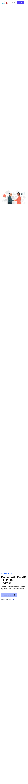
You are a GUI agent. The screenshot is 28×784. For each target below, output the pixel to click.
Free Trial (20, 2)
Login (13, 2)
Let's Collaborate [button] (8, 595)
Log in (13, 599)
